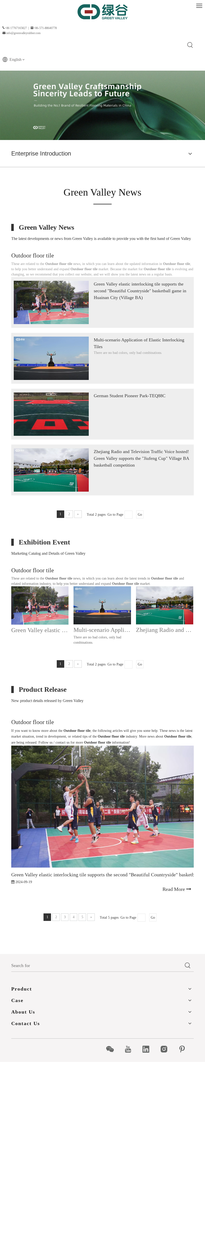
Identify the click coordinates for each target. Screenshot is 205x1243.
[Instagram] (166, 1049)
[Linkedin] (148, 1049)
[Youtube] (130, 1049)
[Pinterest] (184, 1049)
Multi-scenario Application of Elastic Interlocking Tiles (102, 630)
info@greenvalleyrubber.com (23, 33)
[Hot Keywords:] (190, 45)
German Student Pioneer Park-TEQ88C (130, 395)
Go (140, 514)
